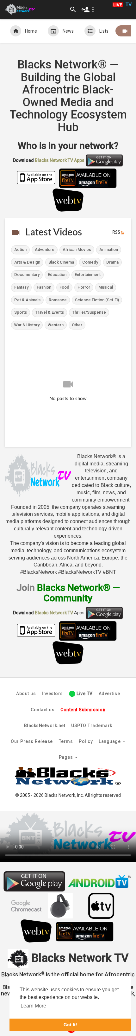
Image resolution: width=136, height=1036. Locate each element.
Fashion (44, 287)
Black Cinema (61, 262)
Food (64, 287)
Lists (103, 31)
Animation (108, 249)
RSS (116, 232)
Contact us (42, 709)
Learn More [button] (33, 1005)
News (68, 31)
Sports (20, 312)
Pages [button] (66, 757)
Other (77, 325)
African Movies (77, 249)
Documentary (27, 274)
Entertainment (88, 274)
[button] (89, 9)
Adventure (44, 249)
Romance (58, 299)
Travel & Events (49, 312)
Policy (86, 741)
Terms (66, 741)
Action (20, 249)
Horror (83, 287)
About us (26, 693)
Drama (112, 262)
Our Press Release (32, 741)
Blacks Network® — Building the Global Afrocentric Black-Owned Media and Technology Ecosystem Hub (68, 96)
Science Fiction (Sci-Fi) (97, 299)
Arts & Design (27, 262)
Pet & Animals (27, 299)
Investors (52, 693)
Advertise (109, 693)
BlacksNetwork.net (44, 725)
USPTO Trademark (91, 725)
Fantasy (21, 287)
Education (57, 274)
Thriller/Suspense (89, 312)
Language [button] (110, 741)
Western (56, 325)
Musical (105, 287)
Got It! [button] (70, 1024)
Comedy (90, 262)
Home (31, 31)
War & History (27, 325)
